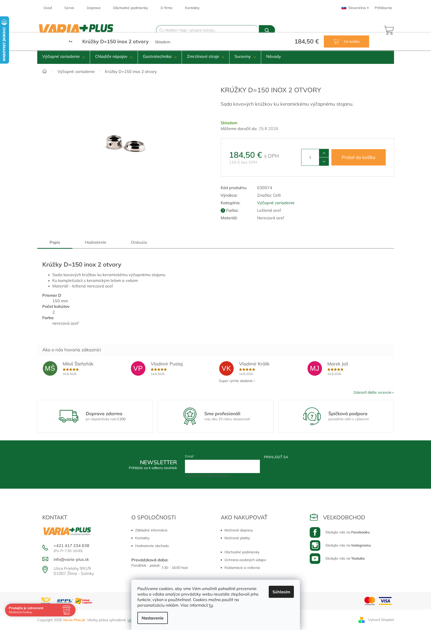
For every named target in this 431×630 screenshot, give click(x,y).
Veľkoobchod (344, 517)
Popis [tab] (55, 242)
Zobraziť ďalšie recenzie (372, 392)
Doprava (93, 8)
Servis (69, 8)
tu (211, 605)
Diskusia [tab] (139, 242)
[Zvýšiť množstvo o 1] (324, 153)
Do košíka (351, 41)
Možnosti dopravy (238, 530)
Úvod (48, 8)
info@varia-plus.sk (71, 559)
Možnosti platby (237, 538)
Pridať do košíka (358, 157)
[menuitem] (63, 56)
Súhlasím (281, 591)
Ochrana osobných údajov (245, 560)
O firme (167, 8)
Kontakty (192, 8)
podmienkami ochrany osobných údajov (263, 475)
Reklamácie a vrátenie (242, 567)
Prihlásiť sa (276, 457)
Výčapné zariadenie (276, 202)
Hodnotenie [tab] (95, 242)
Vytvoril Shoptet (381, 619)
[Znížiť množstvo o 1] (324, 161)
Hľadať (267, 30)
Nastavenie (153, 617)
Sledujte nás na (347, 532)
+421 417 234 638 (71, 545)
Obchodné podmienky (130, 8)
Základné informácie (151, 530)
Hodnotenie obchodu (152, 545)
